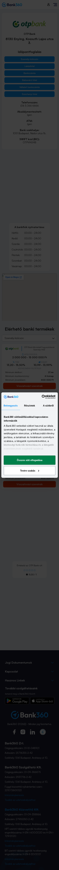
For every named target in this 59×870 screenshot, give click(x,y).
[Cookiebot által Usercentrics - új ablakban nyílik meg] (42, 397)
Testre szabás (27, 470)
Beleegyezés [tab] (11, 405)
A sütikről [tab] (48, 405)
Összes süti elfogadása (29, 460)
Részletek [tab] (29, 405)
